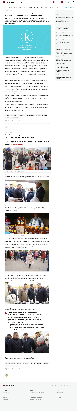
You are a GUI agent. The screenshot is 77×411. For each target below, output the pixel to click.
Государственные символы (36, 397)
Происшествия (6, 392)
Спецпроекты (32, 7)
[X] (19, 121)
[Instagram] (6, 121)
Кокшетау (45, 363)
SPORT (48, 2)
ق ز (68, 2)
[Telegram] (13, 121)
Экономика (5, 399)
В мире (4, 402)
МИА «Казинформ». (18, 144)
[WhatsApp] (9, 121)
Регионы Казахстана (10, 363)
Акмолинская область (41, 115)
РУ (62, 2)
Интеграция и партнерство (12, 117)
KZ (58, 2)
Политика (5, 394)
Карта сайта (60, 392)
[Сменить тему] (54, 2)
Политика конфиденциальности (37, 394)
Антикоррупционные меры (36, 399)
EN (63, 2)
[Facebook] (16, 121)
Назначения (14, 7)
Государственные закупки (35, 402)
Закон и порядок (21, 7)
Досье (27, 7)
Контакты (59, 394)
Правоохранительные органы (26, 115)
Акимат (19, 363)
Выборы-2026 (52, 7)
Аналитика (41, 2)
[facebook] (61, 385)
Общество (25, 363)
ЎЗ (70, 2)
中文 (66, 2)
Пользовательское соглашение (37, 392)
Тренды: (4, 7)
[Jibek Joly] (67, 7)
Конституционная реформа (42, 7)
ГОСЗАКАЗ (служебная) (11, 115)
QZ (60, 2)
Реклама (59, 397)
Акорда (8, 7)
